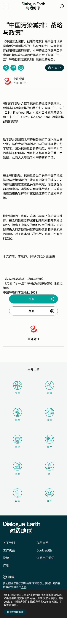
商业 (17, 446)
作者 (6, 565)
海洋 (49, 419)
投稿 (6, 557)
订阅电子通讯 (45, 557)
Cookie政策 (44, 550)
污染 (17, 473)
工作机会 (9, 550)
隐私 (32, 601)
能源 (49, 392)
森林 (49, 500)
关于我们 (9, 542)
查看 (23, 587)
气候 (17, 392)
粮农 (49, 446)
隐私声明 (42, 542)
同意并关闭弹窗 (15, 611)
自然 (17, 419)
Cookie (47, 601)
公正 (17, 500)
